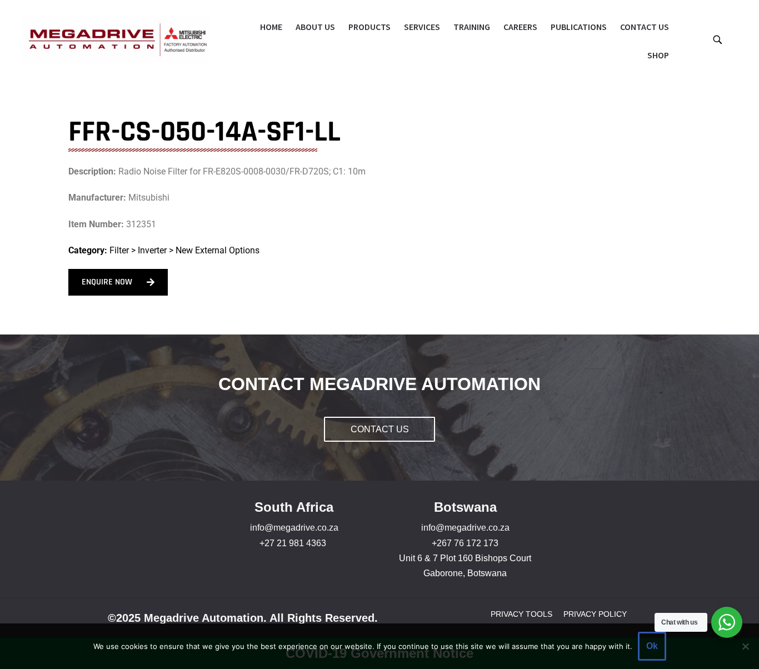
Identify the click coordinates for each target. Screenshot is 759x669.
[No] (745, 646)
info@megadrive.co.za (294, 527)
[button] (717, 39)
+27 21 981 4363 (292, 543)
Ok (652, 646)
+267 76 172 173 (465, 543)
